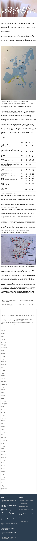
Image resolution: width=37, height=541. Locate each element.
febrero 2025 (3, 358)
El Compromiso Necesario (5, 528)
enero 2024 (3, 378)
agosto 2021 (3, 423)
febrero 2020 (3, 451)
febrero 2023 (3, 395)
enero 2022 (3, 415)
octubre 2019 (3, 457)
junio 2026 (3, 333)
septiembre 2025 (4, 347)
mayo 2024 (3, 372)
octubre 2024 (3, 364)
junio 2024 (3, 370)
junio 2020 (3, 445)
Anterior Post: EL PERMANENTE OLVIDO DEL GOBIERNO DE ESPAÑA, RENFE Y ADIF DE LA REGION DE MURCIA (17, 301)
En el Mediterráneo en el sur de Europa (7, 516)
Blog (2, 485)
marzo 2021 (3, 431)
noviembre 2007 (3, 473)
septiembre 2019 (4, 459)
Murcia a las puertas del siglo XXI (6, 513)
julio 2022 (2, 406)
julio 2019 (2, 462)
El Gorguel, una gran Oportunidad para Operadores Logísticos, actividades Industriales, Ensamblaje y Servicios (17, 323)
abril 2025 (2, 355)
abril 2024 (2, 373)
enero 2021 (3, 434)
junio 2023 (3, 389)
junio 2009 (3, 471)
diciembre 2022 (3, 398)
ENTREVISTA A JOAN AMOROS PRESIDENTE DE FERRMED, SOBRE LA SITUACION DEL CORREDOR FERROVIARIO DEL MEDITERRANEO (17, 318)
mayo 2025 (3, 353)
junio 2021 (3, 426)
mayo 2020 (3, 446)
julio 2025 (2, 350)
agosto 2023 (3, 386)
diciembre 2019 (3, 454)
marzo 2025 (3, 356)
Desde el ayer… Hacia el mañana (6, 523)
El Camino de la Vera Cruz (5, 486)
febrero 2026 (3, 339)
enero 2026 (3, 341)
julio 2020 (2, 443)
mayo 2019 (3, 465)
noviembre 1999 (3, 476)
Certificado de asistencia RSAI (23, 517)
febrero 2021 (3, 432)
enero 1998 (3, 479)
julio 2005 (2, 474)
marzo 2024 (3, 375)
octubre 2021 (3, 420)
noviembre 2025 (3, 344)
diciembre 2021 (3, 417)
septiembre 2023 (4, 384)
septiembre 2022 (4, 403)
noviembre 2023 (3, 381)
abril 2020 (2, 448)
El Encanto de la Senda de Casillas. (6, 532)
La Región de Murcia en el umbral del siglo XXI (26, 509)
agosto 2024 (3, 367)
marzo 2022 (3, 412)
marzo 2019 (3, 468)
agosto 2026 (3, 330)
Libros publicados (4, 488)
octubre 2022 (3, 401)
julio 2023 (2, 387)
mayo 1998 (3, 477)
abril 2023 (2, 392)
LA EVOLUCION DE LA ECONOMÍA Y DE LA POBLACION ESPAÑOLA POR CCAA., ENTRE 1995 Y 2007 (17, 315)
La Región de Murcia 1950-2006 (24, 521)
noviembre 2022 (3, 400)
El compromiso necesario (23, 503)
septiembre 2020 (4, 440)
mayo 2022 (3, 409)
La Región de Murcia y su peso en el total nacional (8, 500)
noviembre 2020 (3, 437)
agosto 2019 (3, 460)
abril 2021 (2, 429)
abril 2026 (2, 336)
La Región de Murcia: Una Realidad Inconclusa (26, 500)
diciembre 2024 (3, 361)
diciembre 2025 (3, 342)
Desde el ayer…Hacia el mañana (23, 506)
